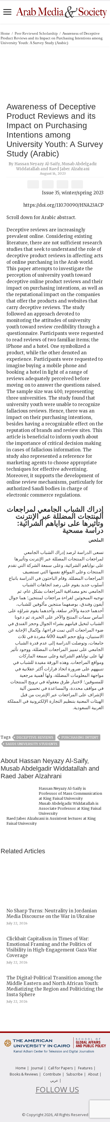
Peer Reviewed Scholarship (36, 33)
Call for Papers (60, 1068)
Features (85, 1068)
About (93, 1074)
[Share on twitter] (47, 184)
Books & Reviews (24, 1074)
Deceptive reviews (34, 737)
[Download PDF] (77, 184)
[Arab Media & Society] (61, 11)
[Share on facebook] (33, 184)
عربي (54, 1080)
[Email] (62, 184)
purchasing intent (79, 737)
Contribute (52, 1074)
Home (5, 33)
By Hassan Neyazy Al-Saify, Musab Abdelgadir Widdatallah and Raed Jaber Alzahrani (53, 166)
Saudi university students (31, 744)
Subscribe (74, 1074)
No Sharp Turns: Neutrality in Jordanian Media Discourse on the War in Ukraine (51, 913)
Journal (37, 1068)
